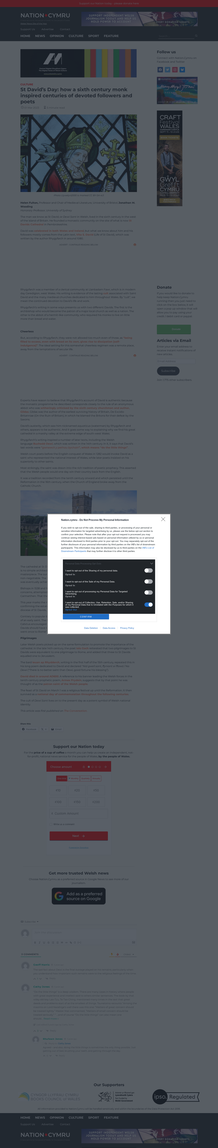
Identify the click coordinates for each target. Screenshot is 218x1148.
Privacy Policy (127, 628)
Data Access (109, 628)
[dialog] (109, 574)
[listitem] (109, 563)
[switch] (148, 570)
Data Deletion (91, 628)
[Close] (164, 520)
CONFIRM (86, 617)
